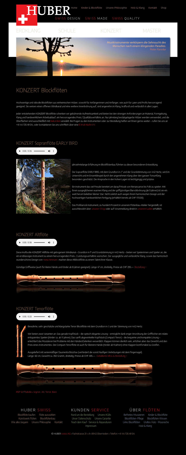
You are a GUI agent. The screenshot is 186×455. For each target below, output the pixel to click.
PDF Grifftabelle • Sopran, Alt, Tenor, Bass (36, 391)
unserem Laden (145, 208)
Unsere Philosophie (116, 7)
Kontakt (153, 7)
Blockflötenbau (47, 418)
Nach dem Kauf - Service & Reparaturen (91, 422)
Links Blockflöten (131, 422)
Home (74, 7)
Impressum (90, 425)
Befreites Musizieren (134, 414)
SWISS (68, 18)
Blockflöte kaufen (26, 414)
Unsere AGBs (104, 414)
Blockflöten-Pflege (134, 418)
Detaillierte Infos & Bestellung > (112, 355)
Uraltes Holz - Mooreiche (156, 422)
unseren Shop (98, 208)
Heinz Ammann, (50, 259)
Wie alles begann (19, 422)
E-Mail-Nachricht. (87, 124)
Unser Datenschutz (81, 418)
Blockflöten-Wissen (157, 418)
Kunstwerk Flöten (27, 418)
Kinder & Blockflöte (91, 7)
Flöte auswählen (47, 414)
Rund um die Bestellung (82, 414)
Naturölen (55, 120)
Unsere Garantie (103, 418)
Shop (163, 7)
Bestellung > (141, 266)
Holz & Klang (138, 7)
